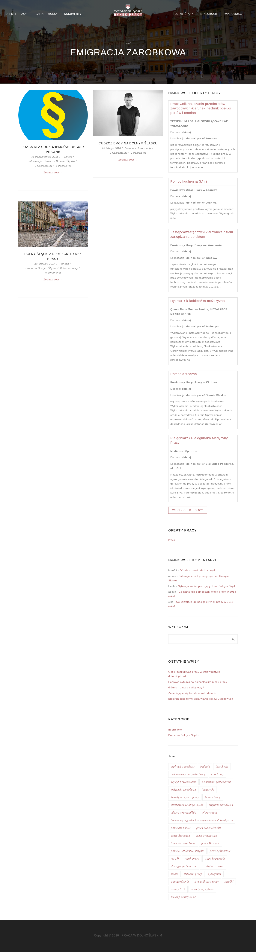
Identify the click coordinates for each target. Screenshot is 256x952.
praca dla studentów (208, 828)
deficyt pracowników (183, 782)
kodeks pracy (213, 797)
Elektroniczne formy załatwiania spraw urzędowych (200, 698)
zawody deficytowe (202, 889)
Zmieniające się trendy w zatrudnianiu (192, 693)
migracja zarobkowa (221, 805)
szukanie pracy (193, 874)
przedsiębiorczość (220, 851)
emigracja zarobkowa (183, 789)
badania (205, 766)
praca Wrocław (210, 843)
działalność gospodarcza (216, 782)
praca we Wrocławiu (183, 843)
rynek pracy (192, 858)
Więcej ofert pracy (187, 510)
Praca (171, 540)
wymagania (214, 874)
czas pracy (217, 774)
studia (174, 874)
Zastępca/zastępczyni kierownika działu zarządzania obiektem (201, 234)
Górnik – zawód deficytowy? (197, 570)
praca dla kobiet (180, 828)
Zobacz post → (53, 172)
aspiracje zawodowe (183, 766)
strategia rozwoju (212, 866)
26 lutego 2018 (111, 148)
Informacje (35, 161)
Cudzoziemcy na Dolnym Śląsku (128, 143)
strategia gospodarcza (184, 866)
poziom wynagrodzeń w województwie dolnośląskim (202, 820)
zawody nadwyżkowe (183, 897)
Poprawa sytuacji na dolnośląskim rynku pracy (197, 681)
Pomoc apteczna (183, 374)
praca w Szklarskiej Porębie (187, 851)
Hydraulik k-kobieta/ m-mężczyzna (197, 301)
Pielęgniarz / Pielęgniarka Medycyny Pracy (199, 440)
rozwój (175, 858)
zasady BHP (178, 889)
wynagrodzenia (180, 881)
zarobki (229, 881)
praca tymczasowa (207, 835)
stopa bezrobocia (215, 858)
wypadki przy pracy (207, 881)
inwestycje (208, 789)
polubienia (63, 165)
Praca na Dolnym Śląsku (59, 161)
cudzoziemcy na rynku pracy (188, 774)
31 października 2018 (45, 156)
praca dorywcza (180, 835)
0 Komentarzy (43, 165)
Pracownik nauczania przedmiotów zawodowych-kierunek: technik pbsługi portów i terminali (200, 108)
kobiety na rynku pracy (185, 797)
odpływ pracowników (184, 812)
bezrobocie (222, 766)
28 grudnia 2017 (44, 263)
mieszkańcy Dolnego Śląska (187, 805)
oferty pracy (209, 812)
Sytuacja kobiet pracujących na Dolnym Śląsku (207, 586)
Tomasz (67, 156)
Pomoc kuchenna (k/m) (188, 181)
